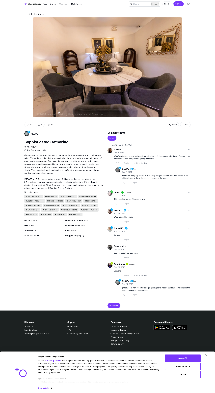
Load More (113, 305)
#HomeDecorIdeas (55, 201)
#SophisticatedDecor (34, 201)
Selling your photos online (36, 333)
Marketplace (76, 4)
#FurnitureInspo (32, 210)
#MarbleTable (51, 196)
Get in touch (73, 326)
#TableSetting (90, 201)
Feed (45, 4)
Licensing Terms (118, 330)
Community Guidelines (77, 333)
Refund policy (117, 344)
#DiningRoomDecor (89, 210)
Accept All (182, 358)
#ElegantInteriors (89, 205)
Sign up (178, 4)
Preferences (181, 366)
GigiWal (34, 134)
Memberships (30, 330)
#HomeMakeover (50, 210)
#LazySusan (46, 214)
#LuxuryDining (75, 214)
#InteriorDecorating (69, 210)
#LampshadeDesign (87, 196)
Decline (183, 374)
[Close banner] (206, 355)
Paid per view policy (119, 340)
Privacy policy (117, 337)
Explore (53, 4)
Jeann (117, 192)
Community (63, 4)
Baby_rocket (120, 246)
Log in (166, 4)
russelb (117, 149)
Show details (43, 388)
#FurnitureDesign (74, 201)
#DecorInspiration (33, 205)
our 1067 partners (53, 360)
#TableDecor (31, 214)
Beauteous (119, 264)
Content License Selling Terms (124, 333)
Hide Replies (141, 163)
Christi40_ (119, 228)
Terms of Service (118, 326)
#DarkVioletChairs (68, 196)
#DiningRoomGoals (70, 205)
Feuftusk (118, 210)
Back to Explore (37, 14)
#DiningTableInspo (33, 196)
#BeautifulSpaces (51, 205)
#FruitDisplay (60, 214)
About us (28, 326)
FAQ (69, 330)
